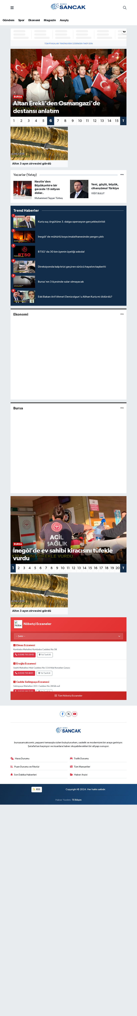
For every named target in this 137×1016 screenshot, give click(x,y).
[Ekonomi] (122, 314)
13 (102, 121)
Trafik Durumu (81, 758)
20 (118, 568)
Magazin (50, 20)
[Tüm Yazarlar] (122, 175)
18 (106, 568)
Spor (21, 20)
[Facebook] (62, 714)
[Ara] (124, 8)
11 (87, 121)
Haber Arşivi (80, 774)
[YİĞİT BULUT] (79, 189)
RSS (38, 789)
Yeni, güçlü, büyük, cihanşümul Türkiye (105, 186)
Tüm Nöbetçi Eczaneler (70, 696)
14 (109, 121)
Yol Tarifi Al (46, 655)
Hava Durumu (22, 758)
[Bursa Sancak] (68, 8)
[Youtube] (74, 714)
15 (116, 121)
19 (112, 568)
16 (95, 568)
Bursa (18, 408)
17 (101, 568)
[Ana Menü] (12, 8)
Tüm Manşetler (82, 766)
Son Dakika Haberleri (25, 774)
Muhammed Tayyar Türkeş (49, 198)
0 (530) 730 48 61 (25, 673)
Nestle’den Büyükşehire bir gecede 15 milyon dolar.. (47, 187)
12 (94, 121)
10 (80, 121)
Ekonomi (34, 20)
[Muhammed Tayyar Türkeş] (22, 190)
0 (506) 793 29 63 (26, 655)
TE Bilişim (77, 800)
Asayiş (64, 20)
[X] (68, 714)
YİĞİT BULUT (98, 193)
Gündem (8, 20)
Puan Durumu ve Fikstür (26, 766)
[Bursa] (122, 408)
